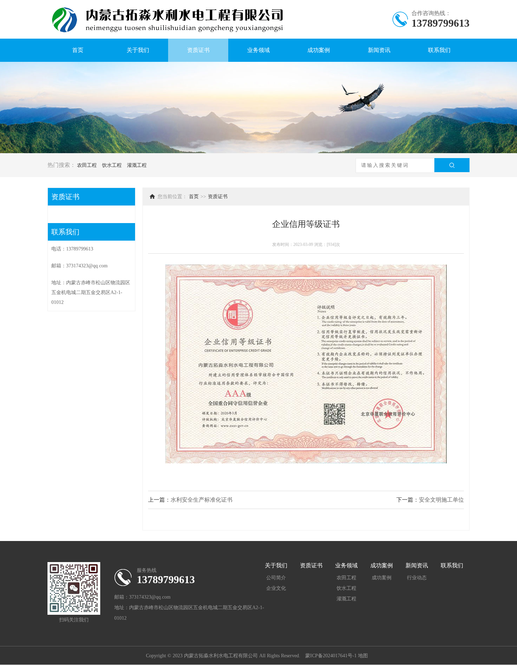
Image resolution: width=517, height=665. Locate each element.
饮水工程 (112, 165)
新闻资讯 (379, 50)
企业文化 (276, 588)
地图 (363, 655)
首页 (77, 50)
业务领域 (258, 50)
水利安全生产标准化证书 (201, 500)
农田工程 (87, 165)
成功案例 (318, 50)
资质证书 (198, 50)
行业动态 (417, 577)
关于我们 (138, 50)
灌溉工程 (137, 165)
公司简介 (276, 577)
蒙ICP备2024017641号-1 (331, 655)
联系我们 (439, 50)
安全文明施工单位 (441, 500)
